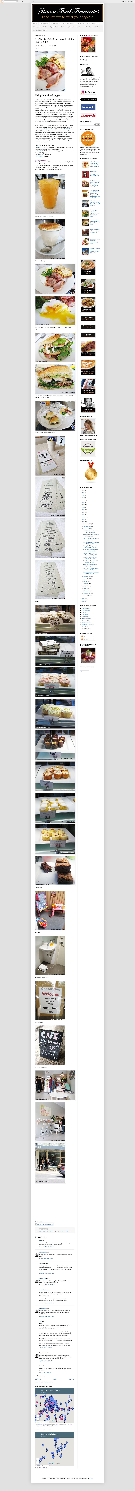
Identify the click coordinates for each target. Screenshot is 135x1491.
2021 (83, 495)
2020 (83, 497)
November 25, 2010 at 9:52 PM (46, 1316)
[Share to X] (43, 1229)
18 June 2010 (39, 156)
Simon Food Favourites (42, 1424)
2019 (83, 500)
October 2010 (87, 528)
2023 (83, 490)
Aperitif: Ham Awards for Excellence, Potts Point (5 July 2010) (94, 173)
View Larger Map (39, 1221)
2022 (83, 492)
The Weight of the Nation (88, 624)
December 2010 (87, 524)
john (40, 1240)
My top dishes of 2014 (93, 23)
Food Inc (84, 612)
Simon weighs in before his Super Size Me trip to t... (91, 538)
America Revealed (86, 608)
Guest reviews (55, 23)
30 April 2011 (39, 147)
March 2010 (87, 591)
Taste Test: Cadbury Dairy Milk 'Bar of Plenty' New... (90, 561)
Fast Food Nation (86, 610)
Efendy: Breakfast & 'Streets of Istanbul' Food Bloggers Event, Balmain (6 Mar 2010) (95, 183)
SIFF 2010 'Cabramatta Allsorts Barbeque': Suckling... (90, 568)
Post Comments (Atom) (46, 1382)
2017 (83, 505)
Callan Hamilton (43, 1290)
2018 (83, 502)
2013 (83, 514)
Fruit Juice (44, 1231)
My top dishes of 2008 (40, 30)
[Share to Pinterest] (47, 1229)
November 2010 (87, 526)
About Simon (44, 23)
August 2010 (87, 579)
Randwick (69, 1231)
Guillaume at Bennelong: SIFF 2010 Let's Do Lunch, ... (90, 550)
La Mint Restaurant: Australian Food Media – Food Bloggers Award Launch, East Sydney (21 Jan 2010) (95, 194)
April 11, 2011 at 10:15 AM (45, 1361)
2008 (83, 601)
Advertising (80, 23)
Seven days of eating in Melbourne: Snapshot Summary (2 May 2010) (95, 251)
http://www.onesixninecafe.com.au (44, 48)
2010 (83, 522)
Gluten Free (49, 1231)
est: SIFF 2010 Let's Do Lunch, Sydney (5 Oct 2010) (90, 531)
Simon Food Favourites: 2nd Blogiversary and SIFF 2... (90, 565)
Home (35, 23)
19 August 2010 (40, 154)
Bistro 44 (70, 120)
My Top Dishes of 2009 (91, 27)
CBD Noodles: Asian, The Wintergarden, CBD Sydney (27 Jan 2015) (94, 213)
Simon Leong (42, 1252)
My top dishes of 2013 (40, 27)
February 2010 (87, 593)
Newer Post (38, 1379)
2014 (83, 512)
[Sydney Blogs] (91, 483)
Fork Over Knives (86, 616)
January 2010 (87, 595)
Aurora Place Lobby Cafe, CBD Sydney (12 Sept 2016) (94, 231)
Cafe (40, 1231)
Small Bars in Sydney (41, 1467)
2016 (83, 507)
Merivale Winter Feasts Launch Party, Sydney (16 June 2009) (95, 222)
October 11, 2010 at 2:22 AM (46, 1247)
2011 (83, 519)
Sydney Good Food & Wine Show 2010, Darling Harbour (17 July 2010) (95, 203)
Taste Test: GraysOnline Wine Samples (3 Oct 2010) (90, 557)
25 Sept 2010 (39, 151)
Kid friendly (55, 1231)
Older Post (71, 1379)
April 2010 (86, 588)
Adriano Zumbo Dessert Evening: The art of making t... (91, 572)
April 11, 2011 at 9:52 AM (45, 1347)
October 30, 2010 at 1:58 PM (46, 1258)
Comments (85, 639)
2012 (83, 517)
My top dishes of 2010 (74, 27)
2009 (83, 598)
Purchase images (68, 23)
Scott (40, 1321)
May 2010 (86, 586)
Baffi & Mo (67, 129)
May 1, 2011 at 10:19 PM (45, 1372)
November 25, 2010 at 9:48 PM (46, 1303)
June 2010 (86, 583)
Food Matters (85, 614)
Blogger (91, 1478)
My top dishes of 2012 (57, 27)
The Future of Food (86, 622)
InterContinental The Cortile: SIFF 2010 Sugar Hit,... (91, 535)
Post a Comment (41, 1376)
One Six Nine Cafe (62, 1231)
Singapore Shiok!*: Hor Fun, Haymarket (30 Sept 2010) (90, 553)
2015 (83, 509)
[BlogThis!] (42, 1229)
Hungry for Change (86, 618)
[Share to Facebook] (45, 1229)
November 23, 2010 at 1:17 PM (46, 1273)
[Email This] (40, 1229)
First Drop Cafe (48, 129)
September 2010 (87, 576)
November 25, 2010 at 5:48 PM (46, 1285)
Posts (84, 636)
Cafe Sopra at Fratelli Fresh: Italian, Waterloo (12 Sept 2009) (95, 241)
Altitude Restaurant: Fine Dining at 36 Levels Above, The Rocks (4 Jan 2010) (94, 164)
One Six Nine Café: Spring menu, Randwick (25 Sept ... (91, 542)
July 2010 (86, 581)
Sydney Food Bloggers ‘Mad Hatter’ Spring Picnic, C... (90, 546)
